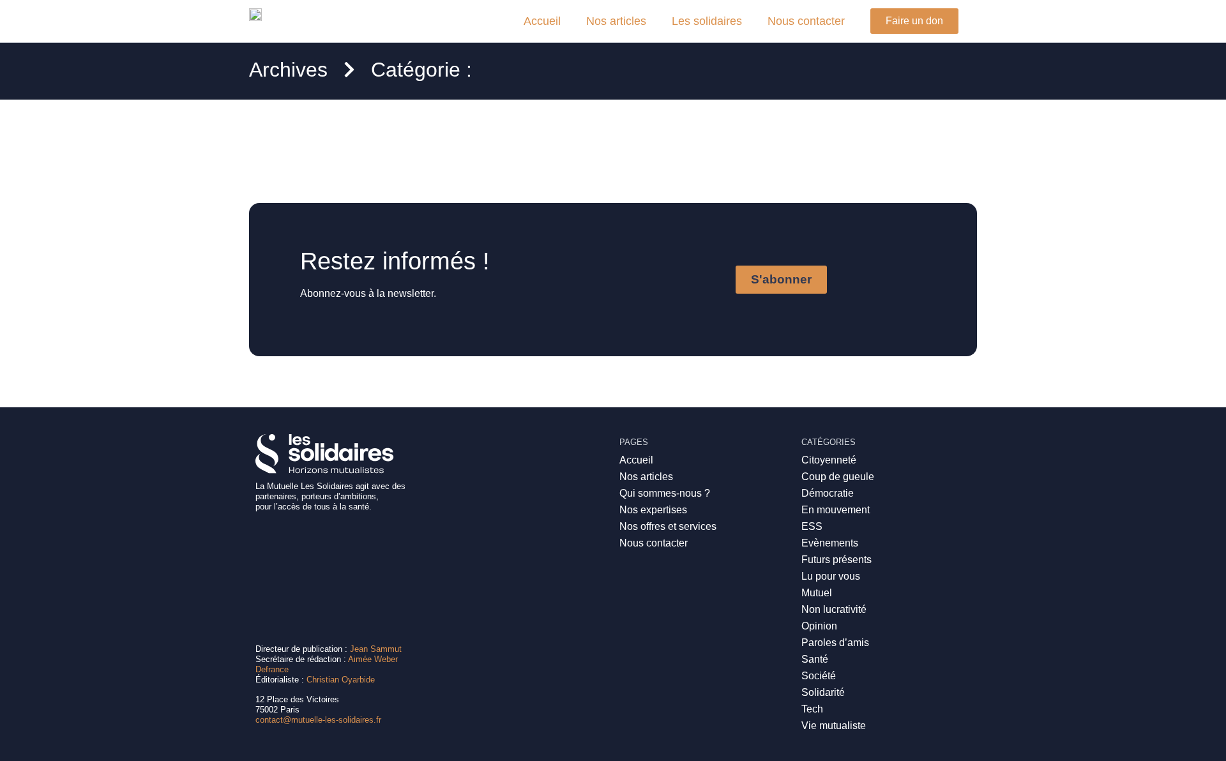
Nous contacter (806, 21)
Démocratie (827, 493)
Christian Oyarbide (340, 679)
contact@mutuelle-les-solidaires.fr (318, 720)
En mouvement (835, 509)
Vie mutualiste (833, 725)
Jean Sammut (376, 649)
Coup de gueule (837, 476)
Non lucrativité (834, 609)
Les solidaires (707, 21)
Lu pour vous (830, 576)
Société (818, 675)
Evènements (829, 543)
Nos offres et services (667, 526)
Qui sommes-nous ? (664, 493)
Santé (814, 659)
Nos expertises (653, 509)
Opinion (819, 626)
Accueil (542, 21)
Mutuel (816, 592)
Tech (812, 709)
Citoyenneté (828, 460)
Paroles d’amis (835, 642)
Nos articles (616, 21)
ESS (811, 526)
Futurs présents (836, 559)
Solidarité (823, 692)
